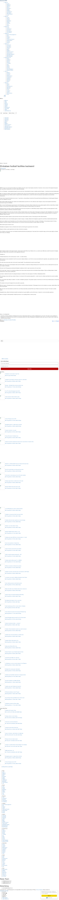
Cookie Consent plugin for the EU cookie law (49, 897)
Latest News (5, 113)
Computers (9, 77)
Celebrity (8, 59)
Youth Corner (9, 53)
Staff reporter (3, 168)
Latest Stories (7, 110)
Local (8, 3)
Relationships (9, 40)
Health (8, 9)
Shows (8, 66)
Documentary (9, 93)
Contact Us (4, 875)
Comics (8, 41)
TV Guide (8, 63)
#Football (10, 319)
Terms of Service (39, 889)
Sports (6, 16)
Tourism (8, 90)
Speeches (9, 47)
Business (6, 26)
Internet (8, 74)
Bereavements (9, 55)
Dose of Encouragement (11, 34)
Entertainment (7, 57)
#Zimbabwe (6, 319)
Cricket (8, 19)
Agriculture (9, 12)
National (8, 6)
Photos (8, 42)
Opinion (6, 43)
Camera (8, 73)
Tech (6, 71)
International (9, 11)
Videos (6, 82)
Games (8, 62)
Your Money (9, 32)
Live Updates (5, 358)
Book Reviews (9, 56)
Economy (8, 30)
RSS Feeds (4, 872)
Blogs (8, 49)
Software (8, 78)
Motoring (8, 87)
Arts (7, 64)
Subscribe (30, 368)
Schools (8, 23)
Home (6, 100)
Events (8, 67)
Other (8, 25)
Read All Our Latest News (8, 766)
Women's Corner (10, 51)
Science (8, 80)
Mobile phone (9, 75)
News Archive (4, 869)
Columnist (9, 44)
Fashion (8, 36)
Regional (8, 4)
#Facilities (14, 319)
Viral (8, 94)
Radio (8, 65)
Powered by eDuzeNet (4, 890)
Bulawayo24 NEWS (3, 0)
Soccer (8, 18)
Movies (8, 61)
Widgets (3, 870)
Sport (8, 85)
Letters (8, 48)
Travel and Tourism (10, 39)
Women (8, 88)
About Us (4, 873)
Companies (9, 28)
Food (8, 89)
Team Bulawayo (10, 69)
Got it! (49, 895)
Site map (4, 871)
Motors (8, 72)
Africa (8, 7)
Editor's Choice (11, 113)
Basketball (9, 20)
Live (7, 15)
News (6, 2)
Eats (8, 35)
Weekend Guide (10, 70)
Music (8, 58)
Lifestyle (6, 33)
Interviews (9, 46)
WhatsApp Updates (10, 54)
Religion (8, 10)
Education (9, 8)
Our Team (4, 876)
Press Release (9, 14)
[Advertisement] (29, 139)
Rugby (8, 22)
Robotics (8, 79)
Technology (7, 108)
